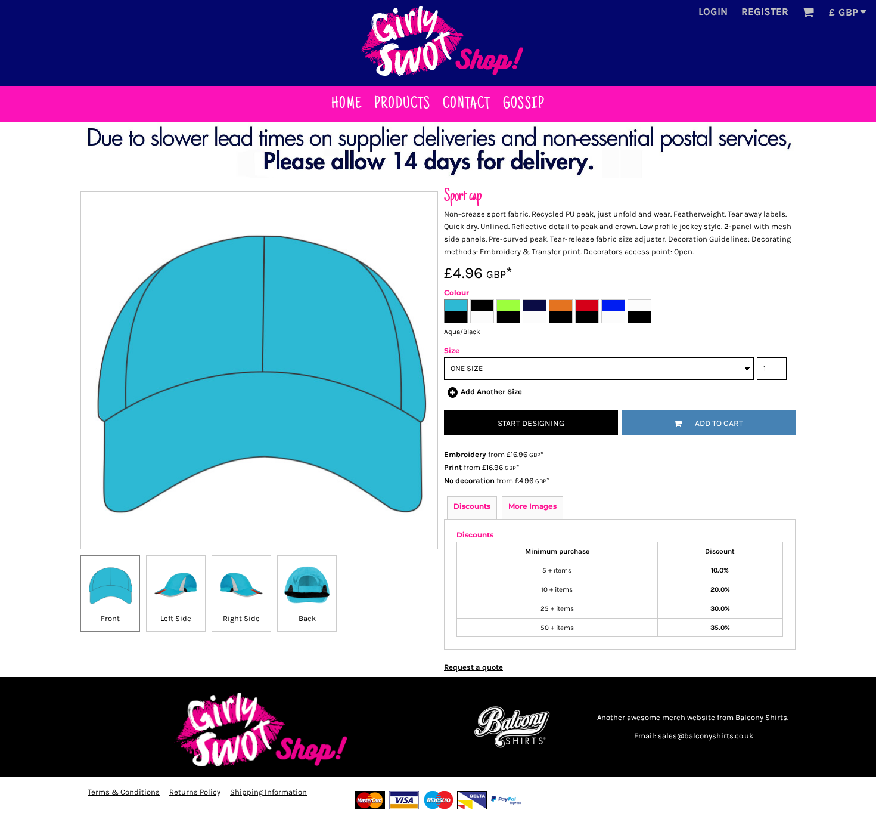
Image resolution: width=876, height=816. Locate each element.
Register (764, 11)
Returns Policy (194, 791)
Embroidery (465, 454)
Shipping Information (268, 791)
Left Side (175, 618)
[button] (808, 12)
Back (307, 618)
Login (713, 11)
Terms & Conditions (124, 791)
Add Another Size (491, 391)
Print (453, 467)
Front (110, 618)
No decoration (469, 480)
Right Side (241, 618)
